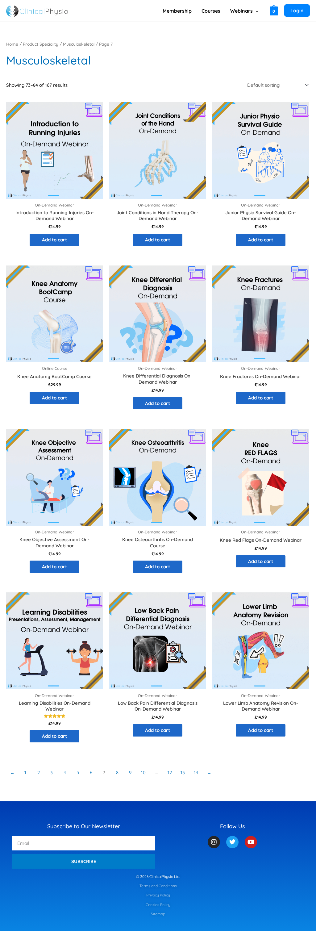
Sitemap (158, 914)
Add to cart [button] (54, 240)
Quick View (54, 193)
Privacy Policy (158, 895)
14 (196, 772)
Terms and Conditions (158, 885)
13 (183, 772)
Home (12, 44)
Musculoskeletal (78, 44)
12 (170, 772)
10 (143, 772)
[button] (256, 11)
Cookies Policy (158, 904)
